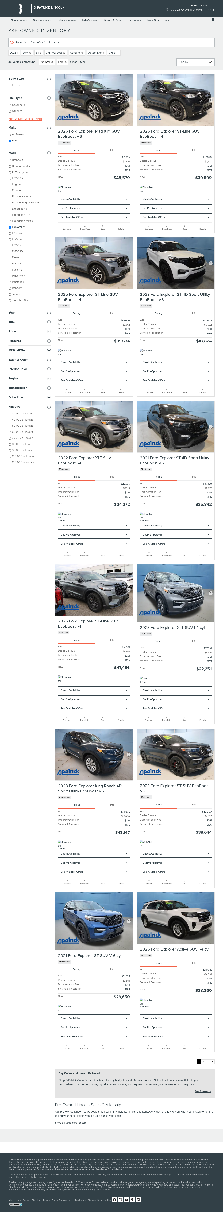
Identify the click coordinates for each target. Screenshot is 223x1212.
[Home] (20, 9)
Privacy (46, 1200)
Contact (26, 1200)
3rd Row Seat (55, 53)
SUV (26, 53)
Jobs (167, 19)
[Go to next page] (212, 1061)
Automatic (96, 53)
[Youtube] (126, 1199)
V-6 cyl (113, 53)
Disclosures (80, 1200)
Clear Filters (77, 62)
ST (38, 53)
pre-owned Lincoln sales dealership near (84, 1111)
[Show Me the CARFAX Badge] (64, 190)
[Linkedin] (138, 1199)
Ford (61, 62)
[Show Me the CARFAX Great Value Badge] (146, 844)
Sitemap (92, 1200)
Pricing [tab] (76, 150)
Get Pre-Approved (70, 208)
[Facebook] (114, 1199)
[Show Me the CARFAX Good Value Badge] (146, 190)
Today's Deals (89, 19)
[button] (94, 142)
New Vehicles (18, 19)
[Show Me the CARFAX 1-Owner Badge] (146, 353)
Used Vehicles (41, 19)
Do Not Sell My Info (106, 1200)
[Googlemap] (132, 1199)
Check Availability (70, 199)
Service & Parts (112, 19)
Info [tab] (112, 150)
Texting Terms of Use (61, 1200)
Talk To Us (133, 19)
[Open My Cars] (212, 20)
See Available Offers (72, 217)
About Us (152, 19)
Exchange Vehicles (66, 19)
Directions (36, 1200)
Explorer (45, 62)
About (12, 1200)
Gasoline (76, 53)
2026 (14, 53)
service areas (113, 1116)
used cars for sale (76, 1123)
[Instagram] (120, 1199)
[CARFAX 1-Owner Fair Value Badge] (146, 681)
